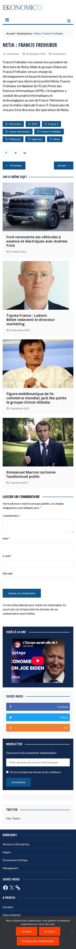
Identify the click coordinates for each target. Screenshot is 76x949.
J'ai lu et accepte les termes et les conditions (35, 772)
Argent (7, 852)
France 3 (53, 123)
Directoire (15, 123)
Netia (56, 139)
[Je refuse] (71, 932)
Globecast (15, 139)
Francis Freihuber (50, 131)
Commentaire (11, 515)
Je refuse (49, 931)
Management (10, 868)
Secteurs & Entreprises (16, 844)
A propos (8, 907)
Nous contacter (12, 914)
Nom (6, 538)
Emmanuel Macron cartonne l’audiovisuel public (30, 474)
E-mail (7, 555)
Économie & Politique (15, 860)
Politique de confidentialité (38, 941)
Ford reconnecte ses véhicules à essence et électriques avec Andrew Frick (36, 241)
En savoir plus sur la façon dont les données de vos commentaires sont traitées (34, 609)
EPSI (34, 123)
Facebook (6, 152)
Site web (8, 573)
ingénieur (37, 139)
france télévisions (19, 131)
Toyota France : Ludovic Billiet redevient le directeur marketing (30, 319)
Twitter (15, 152)
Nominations (24, 33)
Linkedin (24, 152)
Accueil (10, 33)
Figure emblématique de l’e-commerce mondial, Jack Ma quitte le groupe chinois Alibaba (36, 398)
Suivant (61, 165)
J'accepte (26, 931)
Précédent (16, 165)
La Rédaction (12, 53)
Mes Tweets (13, 818)
